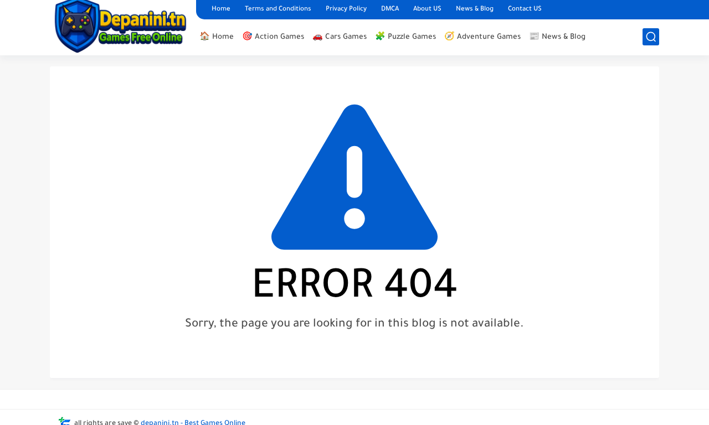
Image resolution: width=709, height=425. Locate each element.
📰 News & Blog (557, 37)
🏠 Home (216, 37)
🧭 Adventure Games (482, 37)
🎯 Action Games (273, 37)
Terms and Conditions (278, 9)
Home (221, 9)
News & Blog (475, 9)
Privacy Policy (346, 9)
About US (427, 9)
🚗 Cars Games (339, 37)
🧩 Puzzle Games (405, 37)
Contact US (525, 9)
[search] (651, 36)
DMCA (390, 9)
